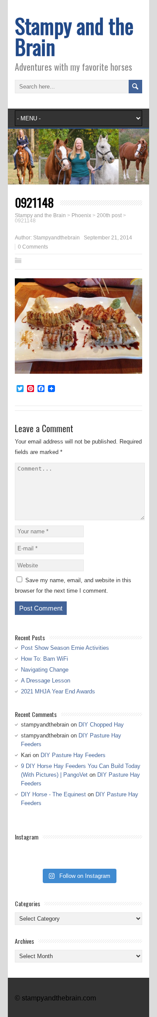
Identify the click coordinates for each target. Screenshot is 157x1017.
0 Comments (33, 247)
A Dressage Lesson (45, 680)
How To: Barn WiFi (44, 658)
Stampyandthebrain (56, 238)
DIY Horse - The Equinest (53, 794)
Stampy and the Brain (74, 36)
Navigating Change (44, 669)
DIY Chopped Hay (101, 724)
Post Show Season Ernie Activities (65, 648)
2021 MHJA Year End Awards (58, 691)
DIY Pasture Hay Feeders (73, 755)
